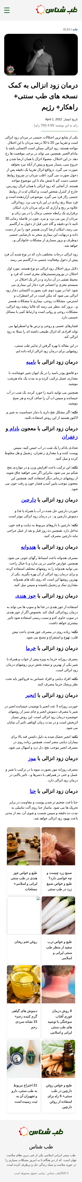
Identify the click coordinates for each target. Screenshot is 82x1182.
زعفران (70, 437)
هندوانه (28, 547)
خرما (31, 648)
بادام (14, 428)
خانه (75, 29)
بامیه (31, 362)
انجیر (30, 695)
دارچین (28, 500)
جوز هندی (25, 596)
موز (32, 758)
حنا (33, 791)
